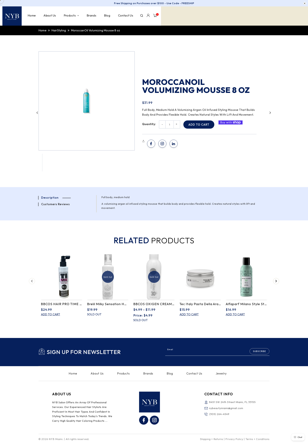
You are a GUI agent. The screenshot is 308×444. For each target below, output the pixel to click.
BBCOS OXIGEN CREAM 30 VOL (154, 304)
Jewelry (221, 373)
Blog (170, 373)
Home (42, 30)
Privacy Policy (234, 439)
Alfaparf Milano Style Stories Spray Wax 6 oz (246, 304)
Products (123, 373)
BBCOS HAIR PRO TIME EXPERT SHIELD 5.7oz (61, 304)
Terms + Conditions (257, 439)
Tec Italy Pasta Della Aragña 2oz (200, 304)
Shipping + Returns (211, 439)
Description (50, 197)
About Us (97, 373)
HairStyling (58, 30)
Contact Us (194, 373)
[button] (37, 112)
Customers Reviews (55, 204)
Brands (148, 373)
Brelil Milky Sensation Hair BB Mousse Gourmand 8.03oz (107, 304)
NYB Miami (56, 439)
